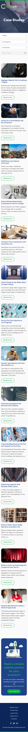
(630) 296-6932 (18, 686)
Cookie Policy (14, 713)
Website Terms (14, 707)
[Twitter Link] (14, 723)
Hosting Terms (14, 716)
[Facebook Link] (10, 723)
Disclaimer (14, 719)
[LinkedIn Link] (17, 723)
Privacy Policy (14, 710)
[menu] (14, 35)
